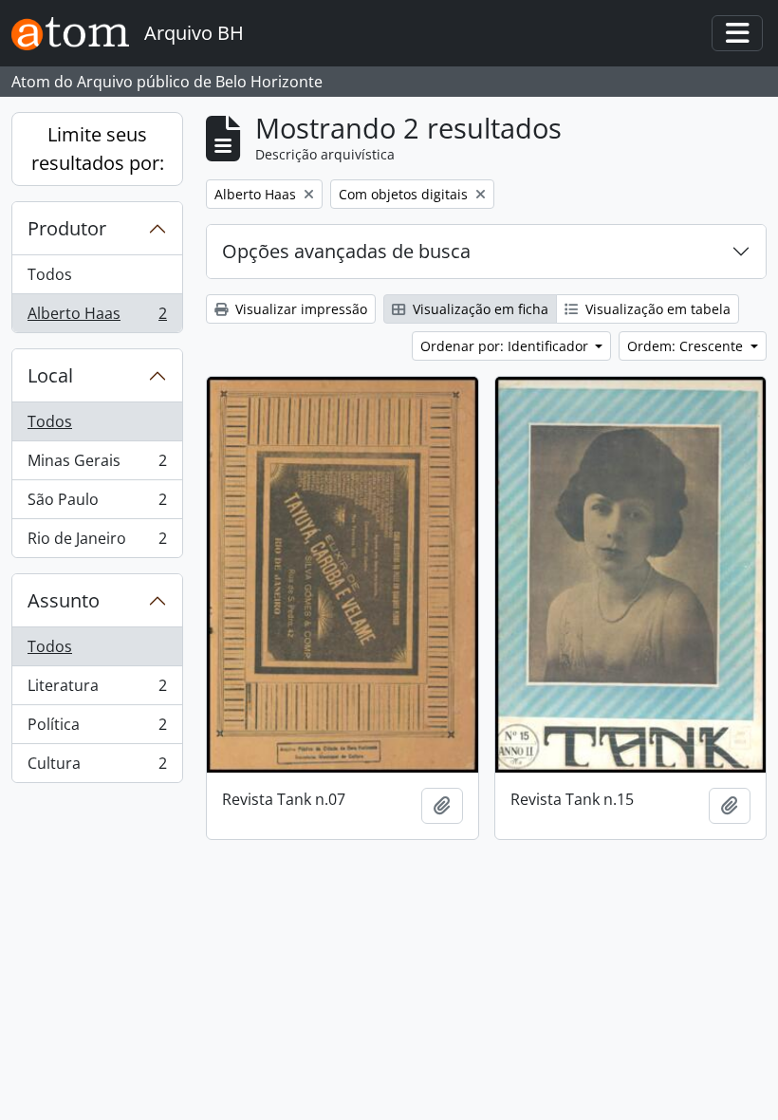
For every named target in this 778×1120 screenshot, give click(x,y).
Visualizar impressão (299, 309)
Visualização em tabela (656, 309)
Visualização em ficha (478, 309)
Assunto (64, 600)
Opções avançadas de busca (346, 251)
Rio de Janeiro (97, 542)
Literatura (97, 690)
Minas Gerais (97, 465)
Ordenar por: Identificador (506, 346)
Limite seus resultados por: (97, 148)
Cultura (97, 767)
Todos (50, 274)
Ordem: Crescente (687, 346)
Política (97, 729)
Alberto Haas (97, 317)
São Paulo (97, 504)
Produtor (67, 228)
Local (50, 375)
